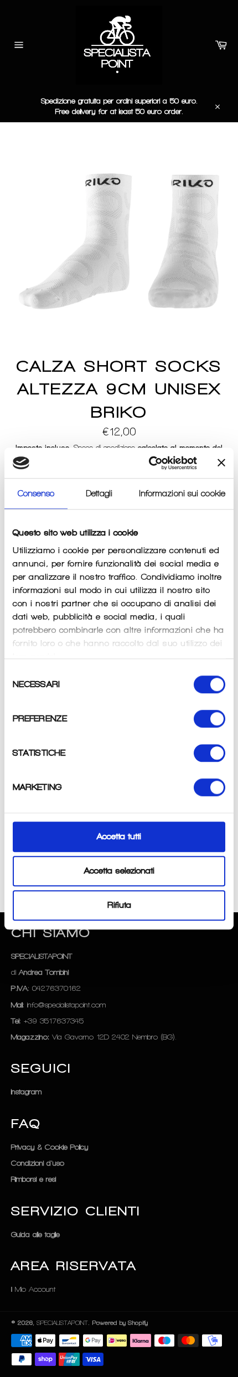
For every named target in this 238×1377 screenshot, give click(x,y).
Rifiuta (119, 905)
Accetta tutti (119, 836)
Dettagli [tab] (99, 493)
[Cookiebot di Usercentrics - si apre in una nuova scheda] (149, 463)
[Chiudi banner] (221, 463)
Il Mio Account (33, 1289)
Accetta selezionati (119, 870)
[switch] (209, 719)
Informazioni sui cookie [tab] (182, 493)
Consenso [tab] (36, 493)
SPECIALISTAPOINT (62, 1322)
